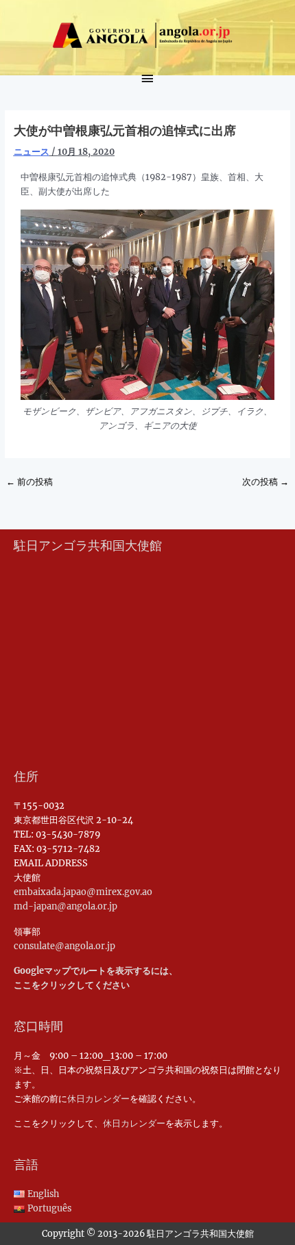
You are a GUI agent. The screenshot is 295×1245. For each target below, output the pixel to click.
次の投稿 (265, 481)
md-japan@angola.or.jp (65, 906)
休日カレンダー (98, 1098)
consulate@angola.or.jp (64, 945)
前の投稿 (29, 481)
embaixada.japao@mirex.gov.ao (83, 891)
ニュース (31, 151)
